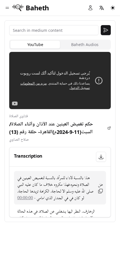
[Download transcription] (101, 157)
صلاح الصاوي (19, 139)
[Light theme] (113, 8)
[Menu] (7, 8)
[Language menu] (102, 8)
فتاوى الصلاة (18, 116)
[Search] (106, 30)
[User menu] (90, 8)
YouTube (35, 44)
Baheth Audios (85, 44)
